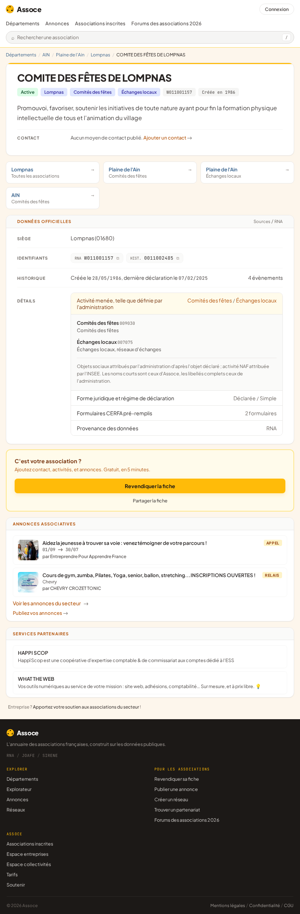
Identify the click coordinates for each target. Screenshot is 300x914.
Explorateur (19, 789)
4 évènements (265, 277)
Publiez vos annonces (40, 613)
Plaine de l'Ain (70, 54)
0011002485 (151, 258)
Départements (23, 23)
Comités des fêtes (93, 92)
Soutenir (16, 885)
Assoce (29, 9)
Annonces (57, 23)
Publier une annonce (176, 789)
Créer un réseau (171, 799)
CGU (288, 905)
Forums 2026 (166, 23)
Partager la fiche (150, 501)
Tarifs (12, 874)
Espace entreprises (27, 854)
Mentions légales (227, 905)
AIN (46, 54)
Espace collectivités (29, 864)
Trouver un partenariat (177, 810)
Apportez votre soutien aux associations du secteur (86, 707)
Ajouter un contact (167, 138)
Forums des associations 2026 (186, 820)
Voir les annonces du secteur (51, 603)
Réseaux (16, 810)
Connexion (277, 9)
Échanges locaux (139, 92)
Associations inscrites (100, 23)
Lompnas (100, 54)
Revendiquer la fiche (150, 486)
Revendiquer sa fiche (176, 779)
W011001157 (179, 92)
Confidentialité (264, 905)
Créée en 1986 (218, 92)
